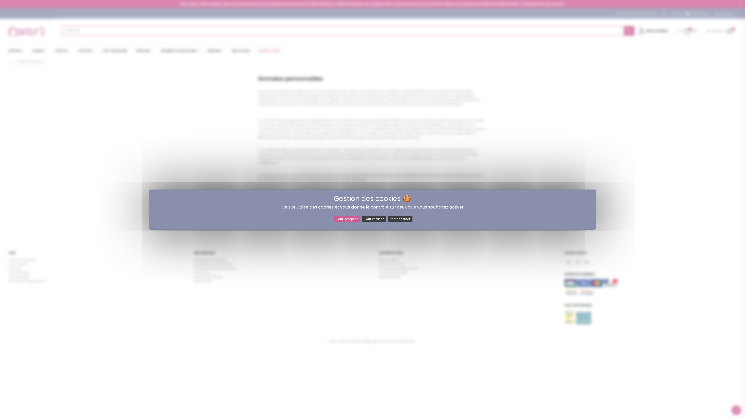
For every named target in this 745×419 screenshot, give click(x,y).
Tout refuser (374, 219)
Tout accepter (347, 219)
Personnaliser (400, 219)
